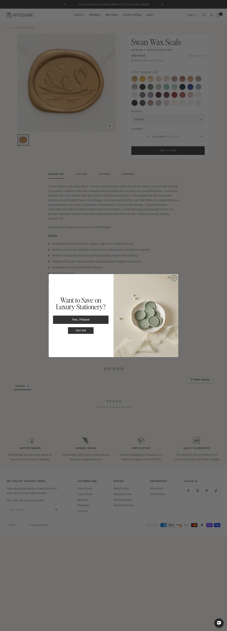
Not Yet (81, 330)
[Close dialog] (174, 278)
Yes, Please (81, 319)
